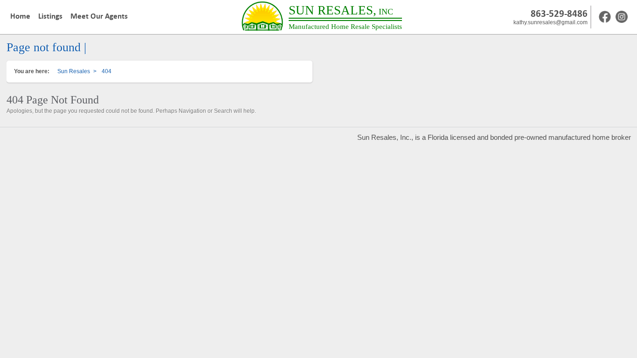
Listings (50, 16)
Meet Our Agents (99, 16)
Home (20, 16)
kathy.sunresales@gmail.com (550, 22)
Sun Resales (73, 71)
